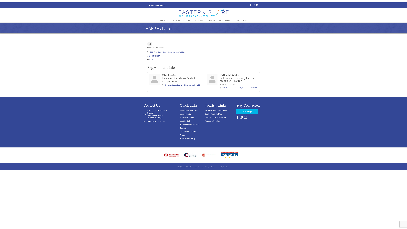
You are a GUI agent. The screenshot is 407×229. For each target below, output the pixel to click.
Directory (187, 20)
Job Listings (184, 128)
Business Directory (187, 117)
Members (176, 20)
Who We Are (164, 20)
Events (236, 20)
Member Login (154, 5)
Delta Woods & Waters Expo (215, 117)
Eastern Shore (224, 20)
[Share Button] (149, 44)
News (245, 20)
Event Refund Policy (187, 138)
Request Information (212, 121)
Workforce (199, 20)
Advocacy (211, 20)
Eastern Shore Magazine (189, 124)
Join (162, 5)
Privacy (182, 135)
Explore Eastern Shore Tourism (216, 110)
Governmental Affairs (188, 131)
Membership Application (189, 110)
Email (149, 121)
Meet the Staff (185, 121)
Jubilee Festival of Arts (213, 114)
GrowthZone (227, 167)
